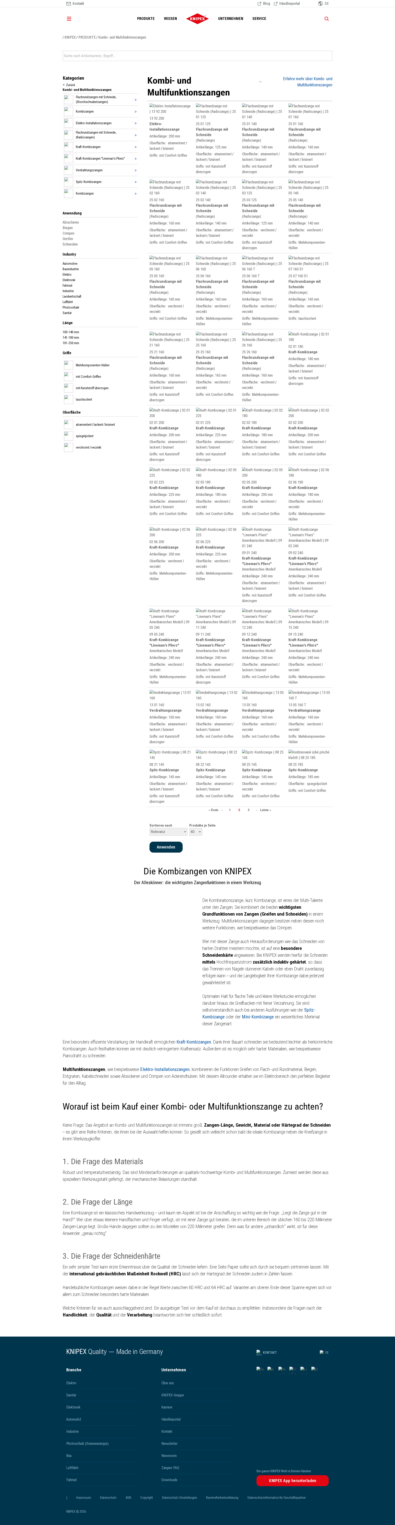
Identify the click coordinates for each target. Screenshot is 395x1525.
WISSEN (170, 18)
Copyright (146, 1497)
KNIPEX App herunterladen (292, 1480)
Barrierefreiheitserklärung (222, 1497)
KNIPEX (70, 37)
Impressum (83, 1497)
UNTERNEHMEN (230, 18)
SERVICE (259, 18)
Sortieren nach (160, 825)
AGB (128, 1497)
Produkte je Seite (202, 825)
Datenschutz (108, 1497)
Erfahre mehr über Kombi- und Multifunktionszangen (307, 81)
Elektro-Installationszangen (164, 1069)
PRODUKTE (146, 18)
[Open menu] (75, 18)
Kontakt (270, 1352)
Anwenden (328, 56)
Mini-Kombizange (258, 1017)
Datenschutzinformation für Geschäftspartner (277, 1497)
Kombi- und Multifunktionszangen (122, 37)
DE (327, 1352)
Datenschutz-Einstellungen (179, 1497)
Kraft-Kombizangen (193, 1042)
